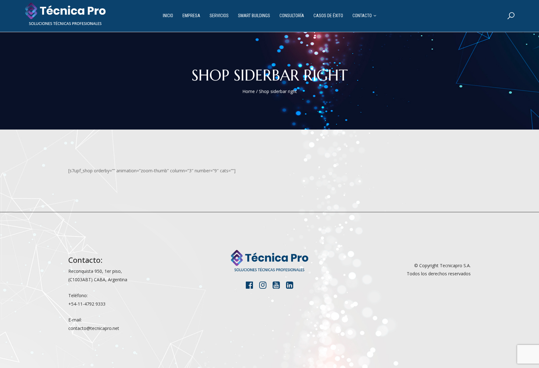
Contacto (362, 15)
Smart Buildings (254, 15)
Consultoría (291, 15)
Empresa (191, 15)
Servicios (219, 15)
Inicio (168, 15)
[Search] (511, 16)
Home (248, 91)
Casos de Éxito (328, 15)
